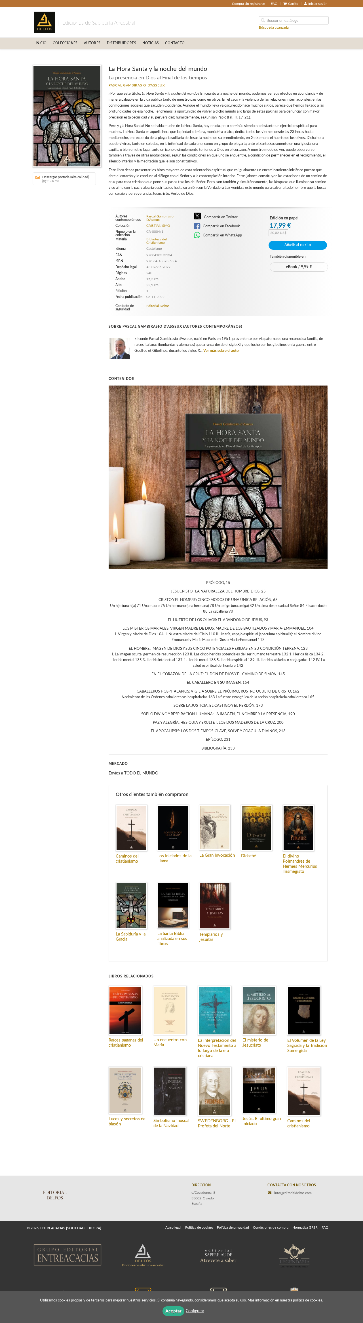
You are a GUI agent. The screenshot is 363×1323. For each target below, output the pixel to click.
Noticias (150, 43)
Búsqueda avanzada (274, 27)
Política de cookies (199, 1227)
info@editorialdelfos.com (293, 1193)
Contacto (175, 43)
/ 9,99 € (299, 267)
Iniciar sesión (318, 3)
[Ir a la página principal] (44, 22)
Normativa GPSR (305, 1227)
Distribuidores (121, 43)
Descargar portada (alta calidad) (65, 179)
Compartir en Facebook (221, 226)
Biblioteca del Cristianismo (156, 241)
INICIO (41, 43)
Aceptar (173, 1311)
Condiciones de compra (270, 1227)
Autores (92, 43)
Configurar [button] (195, 1311)
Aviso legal (173, 1227)
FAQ (274, 3)
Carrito (293, 3)
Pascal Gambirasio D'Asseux (137, 85)
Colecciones (65, 43)
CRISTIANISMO (158, 225)
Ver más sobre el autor (221, 351)
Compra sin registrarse (248, 3)
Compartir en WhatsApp (222, 235)
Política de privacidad (233, 1227)
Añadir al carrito (297, 245)
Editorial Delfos (157, 306)
